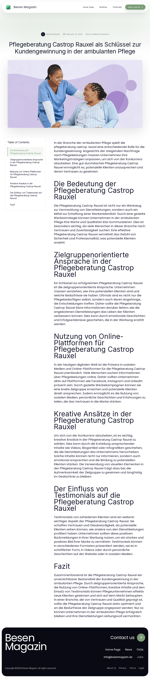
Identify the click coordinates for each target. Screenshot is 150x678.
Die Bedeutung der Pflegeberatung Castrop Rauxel (25, 151)
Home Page (112, 649)
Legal (141, 668)
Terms (132, 668)
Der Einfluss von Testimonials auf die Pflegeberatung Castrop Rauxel (26, 195)
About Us (111, 668)
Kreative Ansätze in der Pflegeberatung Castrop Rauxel (25, 184)
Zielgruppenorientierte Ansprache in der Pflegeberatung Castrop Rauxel (26, 162)
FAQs (140, 649)
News (128, 649)
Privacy (122, 668)
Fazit (12, 204)
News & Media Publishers (97, 34)
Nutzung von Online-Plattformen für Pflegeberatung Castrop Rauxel (25, 174)
